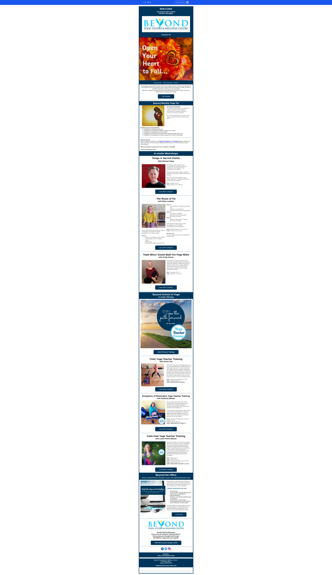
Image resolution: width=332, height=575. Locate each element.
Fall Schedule (166, 96)
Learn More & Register (166, 191)
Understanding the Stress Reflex (179, 501)
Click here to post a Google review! (166, 542)
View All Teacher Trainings (166, 352)
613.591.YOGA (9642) (166, 13)
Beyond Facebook (164, 141)
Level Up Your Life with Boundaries (180, 492)
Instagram (176, 141)
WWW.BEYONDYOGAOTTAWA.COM (166, 565)
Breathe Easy (174, 491)
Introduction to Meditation (178, 494)
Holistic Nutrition (175, 495)
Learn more (179, 514)
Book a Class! (166, 9)
